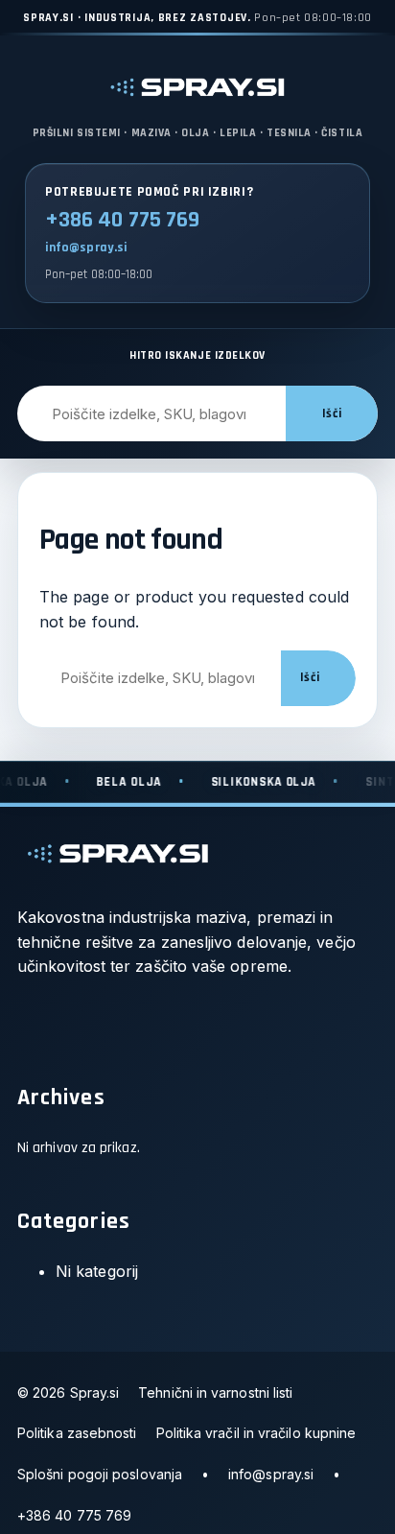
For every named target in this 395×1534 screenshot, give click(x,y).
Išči (331, 414)
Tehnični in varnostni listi (215, 1392)
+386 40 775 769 (122, 220)
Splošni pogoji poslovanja (99, 1474)
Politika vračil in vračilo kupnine (256, 1433)
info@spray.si (86, 247)
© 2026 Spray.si (68, 1392)
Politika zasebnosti (77, 1433)
